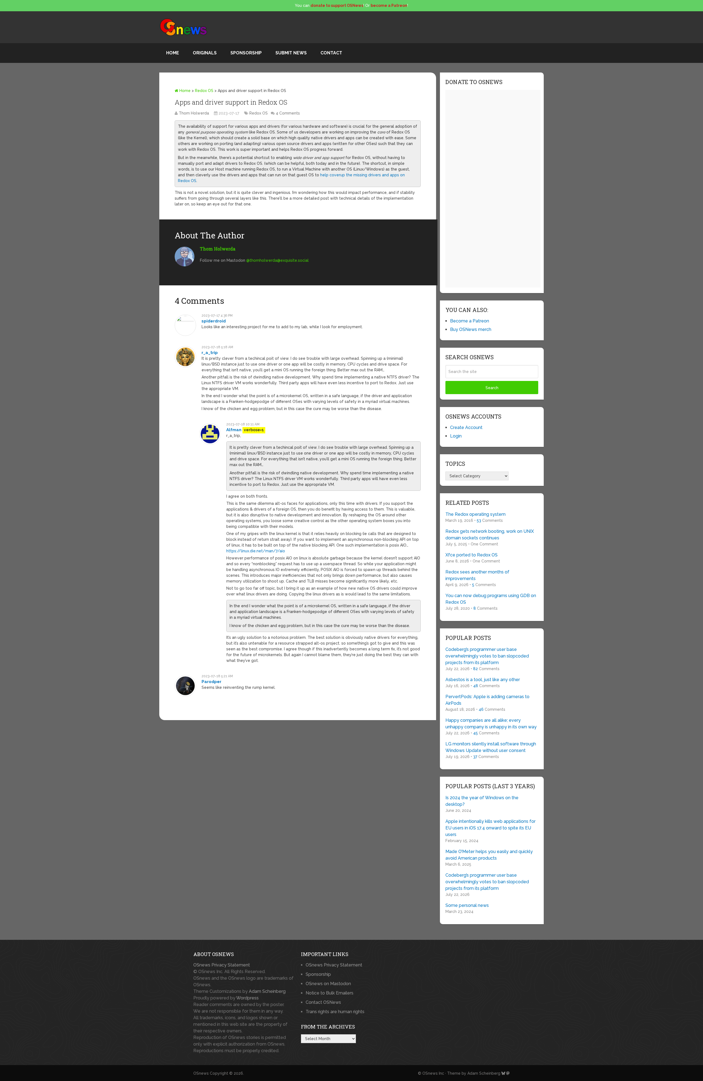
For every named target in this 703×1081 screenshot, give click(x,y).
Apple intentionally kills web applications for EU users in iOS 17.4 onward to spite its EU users (490, 828)
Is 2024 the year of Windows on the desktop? (481, 801)
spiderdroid (214, 321)
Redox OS (204, 90)
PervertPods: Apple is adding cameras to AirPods (487, 700)
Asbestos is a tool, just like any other (482, 679)
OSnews (201, 1073)
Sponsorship (246, 52)
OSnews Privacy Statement (221, 965)
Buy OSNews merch (470, 329)
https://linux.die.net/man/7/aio (255, 551)
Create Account (466, 427)
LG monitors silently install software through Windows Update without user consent (490, 747)
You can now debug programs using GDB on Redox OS (490, 599)
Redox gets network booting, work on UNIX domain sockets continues (489, 534)
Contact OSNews (323, 1002)
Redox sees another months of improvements (477, 575)
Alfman (233, 429)
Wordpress (247, 998)
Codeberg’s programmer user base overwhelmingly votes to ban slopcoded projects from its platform (487, 656)
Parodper (211, 681)
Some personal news (467, 905)
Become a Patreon (469, 321)
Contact (331, 52)
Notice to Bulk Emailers (329, 993)
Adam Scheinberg (267, 991)
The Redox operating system (475, 514)
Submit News (291, 52)
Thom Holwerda (194, 113)
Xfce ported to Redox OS (471, 555)
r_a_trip (210, 352)
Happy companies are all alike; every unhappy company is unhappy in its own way (491, 723)
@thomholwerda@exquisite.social (277, 260)
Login (456, 436)
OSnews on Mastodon (328, 983)
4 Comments (288, 113)
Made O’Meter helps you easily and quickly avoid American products (489, 855)
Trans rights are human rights (335, 1011)
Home (172, 52)
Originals (205, 52)
